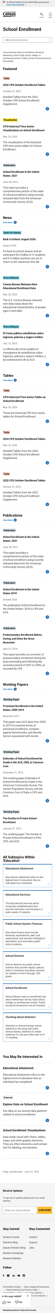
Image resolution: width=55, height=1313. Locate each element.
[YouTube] (18, 1275)
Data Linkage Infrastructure (36, 1287)
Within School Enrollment (16, 40)
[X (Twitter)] (8, 1275)
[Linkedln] (13, 1275)
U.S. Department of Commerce (31, 1296)
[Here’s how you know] (27, 3)
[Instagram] (23, 1275)
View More (8, 222)
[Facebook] (4, 1275)
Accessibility (8, 1293)
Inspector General (33, 1293)
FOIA (19, 1293)
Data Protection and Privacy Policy (22, 1290)
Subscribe (44, 1210)
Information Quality (12, 1287)
